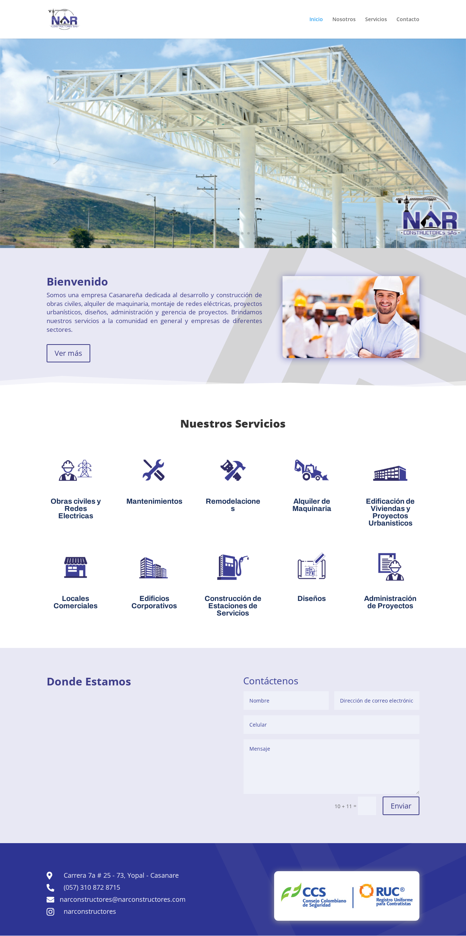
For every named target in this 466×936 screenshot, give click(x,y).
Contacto (407, 20)
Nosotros (344, 20)
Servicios (376, 20)
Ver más (68, 353)
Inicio (316, 20)
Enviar (401, 806)
